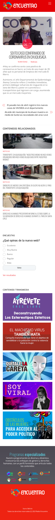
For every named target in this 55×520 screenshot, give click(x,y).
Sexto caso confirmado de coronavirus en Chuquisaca (27, 55)
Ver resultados (9, 275)
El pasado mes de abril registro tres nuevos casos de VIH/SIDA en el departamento (27, 106)
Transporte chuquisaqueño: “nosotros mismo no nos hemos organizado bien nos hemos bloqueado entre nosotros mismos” (27, 157)
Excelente (11, 245)
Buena (10, 254)
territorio (23, 62)
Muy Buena (12, 250)
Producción (24, 504)
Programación (20, 501)
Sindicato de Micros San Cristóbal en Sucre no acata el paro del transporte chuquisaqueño (27, 186)
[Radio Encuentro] (20, 9)
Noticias (34, 62)
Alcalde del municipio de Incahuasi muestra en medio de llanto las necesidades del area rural (26, 113)
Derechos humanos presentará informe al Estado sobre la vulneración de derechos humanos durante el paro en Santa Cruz (27, 216)
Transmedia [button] (37, 501)
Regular (10, 258)
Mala (9, 263)
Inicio (9, 501)
